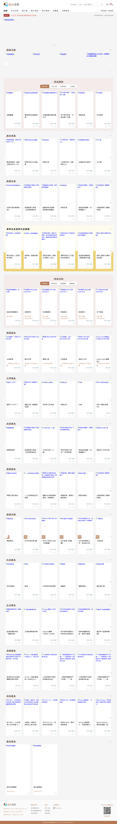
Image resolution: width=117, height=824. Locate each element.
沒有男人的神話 (48, 404)
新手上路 (47, 808)
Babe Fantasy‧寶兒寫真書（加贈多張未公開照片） (103, 724)
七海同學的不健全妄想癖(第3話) (49, 678)
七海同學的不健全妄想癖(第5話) (85, 678)
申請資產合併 (99, 15)
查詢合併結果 (109, 15)
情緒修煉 (10, 541)
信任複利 (100, 115)
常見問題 (47, 810)
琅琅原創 (110, 11)
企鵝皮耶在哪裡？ (85, 162)
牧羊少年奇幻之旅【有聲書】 (49, 542)
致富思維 (82, 115)
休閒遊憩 (63, 283)
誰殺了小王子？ (12, 404)
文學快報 (63, 86)
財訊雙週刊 (47, 312)
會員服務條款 (35, 808)
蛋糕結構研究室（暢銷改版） (12, 632)
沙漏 (80, 404)
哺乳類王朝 (101, 586)
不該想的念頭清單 (49, 586)
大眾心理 (54, 86)
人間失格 (100, 541)
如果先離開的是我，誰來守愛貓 (84, 632)
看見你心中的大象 (103, 450)
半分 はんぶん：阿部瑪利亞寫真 (49, 723)
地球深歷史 (11, 586)
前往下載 (107, 816)
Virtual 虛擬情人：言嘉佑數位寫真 (85, 724)
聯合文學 (28, 359)
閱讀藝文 (72, 283)
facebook (59, 808)
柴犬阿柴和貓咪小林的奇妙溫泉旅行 (67, 632)
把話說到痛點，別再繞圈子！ (85, 208)
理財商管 (45, 86)
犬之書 (99, 162)
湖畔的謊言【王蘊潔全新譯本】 (67, 256)
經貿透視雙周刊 (12, 312)
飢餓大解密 (83, 495)
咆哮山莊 (64, 404)
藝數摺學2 (82, 586)
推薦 (5, 10)
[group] (58, 32)
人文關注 (72, 86)
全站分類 (14, 10)
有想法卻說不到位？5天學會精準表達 (67, 452)
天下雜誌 (100, 312)
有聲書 (55, 10)
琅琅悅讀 (103, 11)
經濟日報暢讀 (11, 787)
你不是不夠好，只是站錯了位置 (67, 116)
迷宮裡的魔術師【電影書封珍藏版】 (84, 257)
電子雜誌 (34, 10)
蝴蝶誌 (63, 586)
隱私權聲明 (34, 813)
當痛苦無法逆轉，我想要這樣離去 (49, 208)
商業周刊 (28, 312)
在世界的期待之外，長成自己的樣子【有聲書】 (85, 543)
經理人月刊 (83, 359)
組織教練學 (11, 450)
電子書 (24, 10)
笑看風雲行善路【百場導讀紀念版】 (30, 209)
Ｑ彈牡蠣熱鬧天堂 (31, 631)
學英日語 (54, 283)
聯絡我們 (47, 813)
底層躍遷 (10, 115)
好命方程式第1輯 (31, 541)
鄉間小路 (46, 359)
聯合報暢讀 (38, 787)
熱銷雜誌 (45, 283)
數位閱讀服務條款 (36, 810)
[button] (6, 64)
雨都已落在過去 (12, 495)
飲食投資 (64, 207)
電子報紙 (45, 10)
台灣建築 (10, 359)
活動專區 (65, 10)
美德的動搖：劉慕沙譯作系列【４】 (13, 163)
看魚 (26, 586)
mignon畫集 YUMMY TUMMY (49, 632)
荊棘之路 (46, 162)
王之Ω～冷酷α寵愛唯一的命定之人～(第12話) (31, 679)
